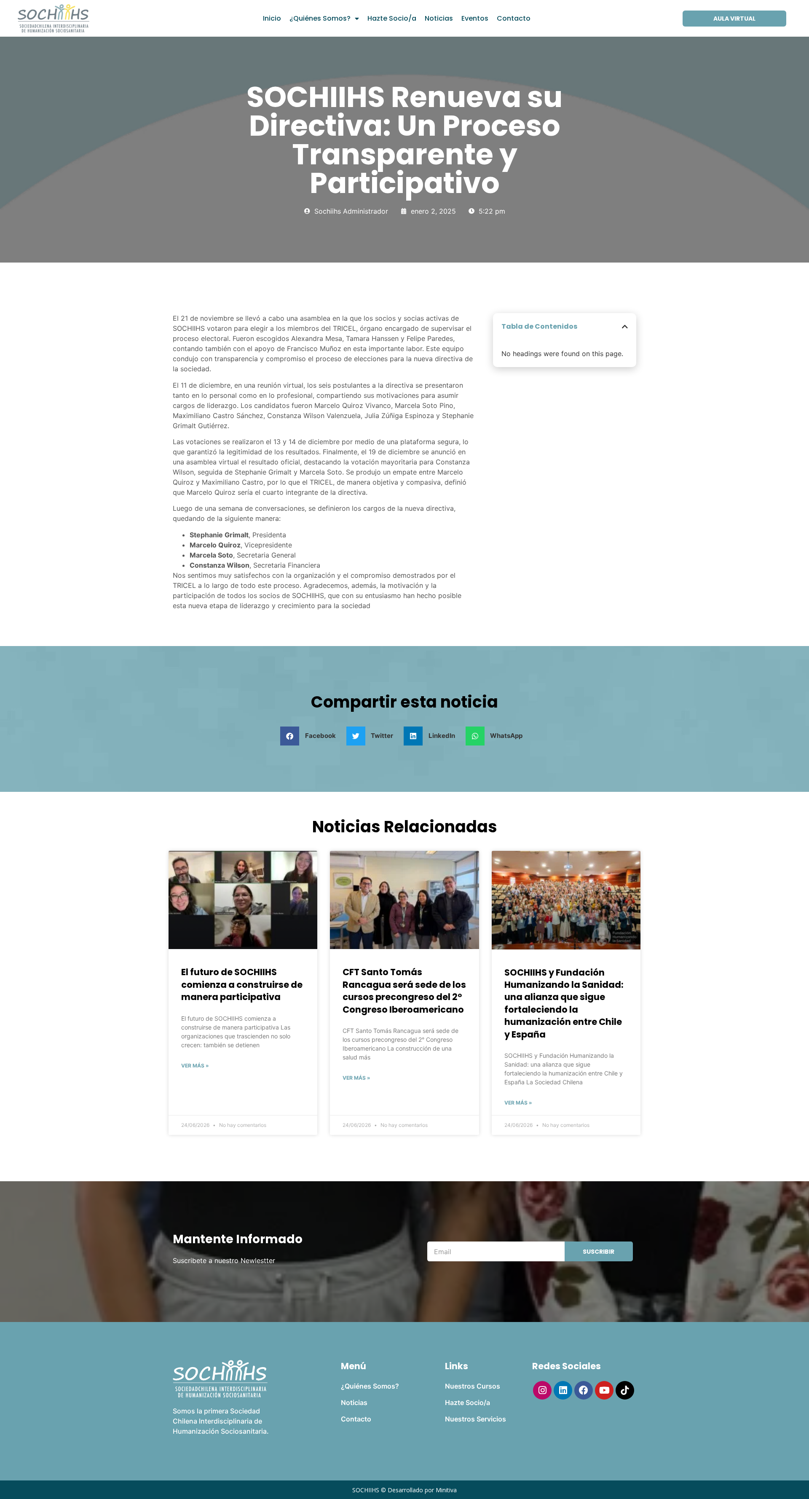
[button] (625, 326)
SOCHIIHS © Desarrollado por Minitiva (404, 1490)
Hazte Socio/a (391, 18)
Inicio (272, 18)
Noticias (439, 18)
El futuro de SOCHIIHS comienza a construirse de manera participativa (242, 984)
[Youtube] (604, 1390)
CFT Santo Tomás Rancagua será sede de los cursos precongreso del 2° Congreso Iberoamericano (404, 990)
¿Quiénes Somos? (320, 18)
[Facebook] (583, 1390)
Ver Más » (195, 1065)
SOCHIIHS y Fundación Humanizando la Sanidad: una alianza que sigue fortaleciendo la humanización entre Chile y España (564, 1003)
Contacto (513, 18)
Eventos (474, 18)
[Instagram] (542, 1390)
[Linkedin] (563, 1390)
